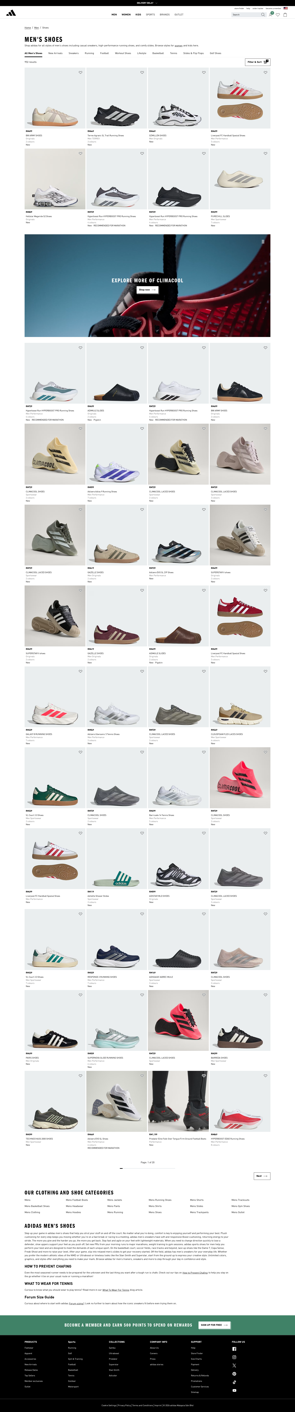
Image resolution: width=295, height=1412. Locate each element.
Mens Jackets (114, 1200)
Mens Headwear (74, 1206)
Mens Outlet (238, 1212)
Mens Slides (196, 1206)
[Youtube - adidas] (251, 1391)
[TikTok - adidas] (251, 1382)
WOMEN (126, 15)
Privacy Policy (124, 1405)
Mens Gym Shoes (241, 1206)
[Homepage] (11, 13)
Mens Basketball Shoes (37, 1206)
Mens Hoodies (73, 1212)
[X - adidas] (251, 1366)
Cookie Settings (109, 1405)
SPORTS (150, 15)
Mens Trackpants (199, 1212)
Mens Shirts (155, 1206)
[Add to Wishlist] (80, 73)
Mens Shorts (197, 1200)
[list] (147, 53)
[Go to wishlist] (277, 14)
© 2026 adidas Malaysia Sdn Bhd (178, 1405)
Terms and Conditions (142, 1405)
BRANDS (165, 15)
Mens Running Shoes (160, 1200)
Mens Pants (113, 1206)
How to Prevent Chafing (195, 1273)
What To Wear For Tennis (115, 1290)
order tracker (258, 9)
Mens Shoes (155, 1212)
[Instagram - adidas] (251, 1358)
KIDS (138, 15)
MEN (114, 15)
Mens (27, 1200)
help (248, 9)
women (179, 46)
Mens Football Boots (77, 1200)
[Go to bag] (285, 14)
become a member (273, 9)
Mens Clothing (32, 1212)
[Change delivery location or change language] (285, 8)
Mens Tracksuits (240, 1200)
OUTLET (179, 15)
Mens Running (115, 1212)
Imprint (158, 1405)
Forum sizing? (76, 1304)
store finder (239, 9)
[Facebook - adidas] (251, 1349)
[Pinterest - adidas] (251, 1374)
